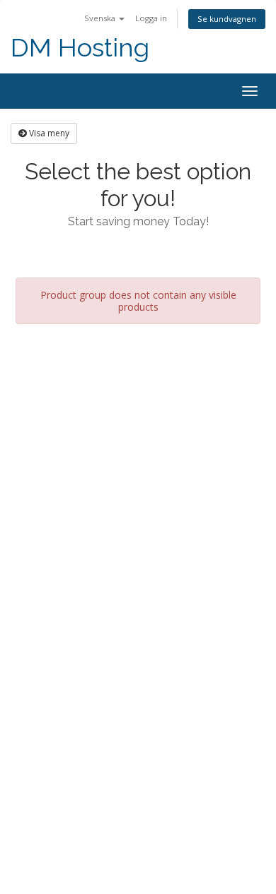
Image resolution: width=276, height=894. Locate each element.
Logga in (151, 18)
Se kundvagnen (226, 18)
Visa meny (48, 133)
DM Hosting (80, 47)
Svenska (100, 18)
